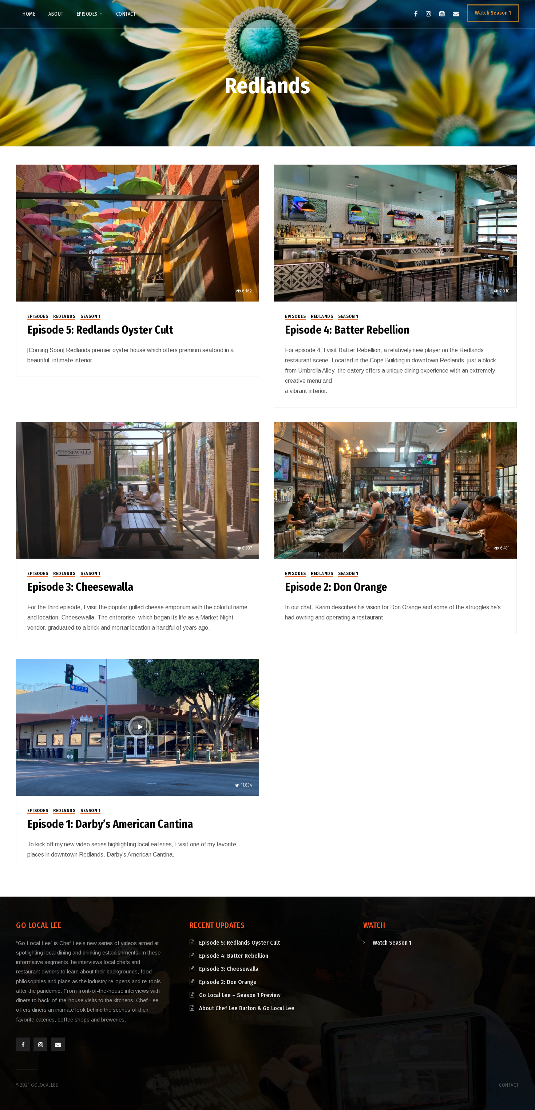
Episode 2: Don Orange (336, 587)
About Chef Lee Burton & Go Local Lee (246, 1008)
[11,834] (137, 727)
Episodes (37, 316)
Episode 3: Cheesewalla (80, 587)
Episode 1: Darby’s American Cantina (110, 824)
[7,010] (395, 232)
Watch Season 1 (392, 942)
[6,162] (137, 232)
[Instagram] (428, 14)
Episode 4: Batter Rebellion (347, 329)
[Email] (456, 14)
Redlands (64, 316)
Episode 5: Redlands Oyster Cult (100, 329)
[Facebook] (416, 14)
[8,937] (137, 490)
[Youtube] (442, 14)
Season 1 (90, 316)
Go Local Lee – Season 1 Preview (240, 995)
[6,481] (395, 490)
